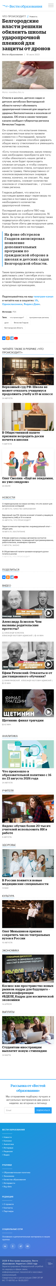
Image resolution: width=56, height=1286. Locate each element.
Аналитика (9, 1143)
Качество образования (24, 508)
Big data (8, 1186)
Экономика (9, 1175)
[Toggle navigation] (51, 6)
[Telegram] (12, 338)
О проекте (9, 1203)
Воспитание (19, 531)
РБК (14, 311)
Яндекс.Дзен (32, 304)
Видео (6, 1154)
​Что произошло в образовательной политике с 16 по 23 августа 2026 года (26, 775)
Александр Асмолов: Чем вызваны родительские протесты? (22, 625)
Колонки (8, 1140)
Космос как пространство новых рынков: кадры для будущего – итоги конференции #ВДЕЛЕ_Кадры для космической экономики (28, 992)
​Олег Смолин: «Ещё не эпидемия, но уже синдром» (27, 479)
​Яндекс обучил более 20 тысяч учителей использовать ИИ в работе (26, 829)
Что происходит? (14, 16)
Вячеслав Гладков (21, 322)
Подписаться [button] (43, 1110)
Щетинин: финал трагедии (23, 720)
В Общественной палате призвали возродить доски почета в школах (23, 436)
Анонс (16, 545)
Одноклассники (12, 304)
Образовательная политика (17, 1172)
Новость (33, 16)
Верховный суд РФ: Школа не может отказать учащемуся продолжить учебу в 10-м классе (27, 390)
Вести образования (12, 55)
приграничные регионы (39, 317)
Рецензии (8, 1151)
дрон (6, 322)
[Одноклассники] (8, 338)
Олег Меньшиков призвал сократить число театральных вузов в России (26, 934)
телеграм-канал (43, 296)
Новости (8, 1136)
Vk (36, 300)
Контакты (8, 1207)
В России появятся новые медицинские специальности (25, 882)
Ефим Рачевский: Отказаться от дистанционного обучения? (27, 674)
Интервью (8, 1147)
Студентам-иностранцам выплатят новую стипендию (24, 1048)
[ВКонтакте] (4, 338)
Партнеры (8, 1211)
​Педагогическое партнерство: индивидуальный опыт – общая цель (26, 527)
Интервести (9, 1182)
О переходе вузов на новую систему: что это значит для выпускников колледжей (27, 504)
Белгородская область (13, 327)
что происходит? (17, 317)
